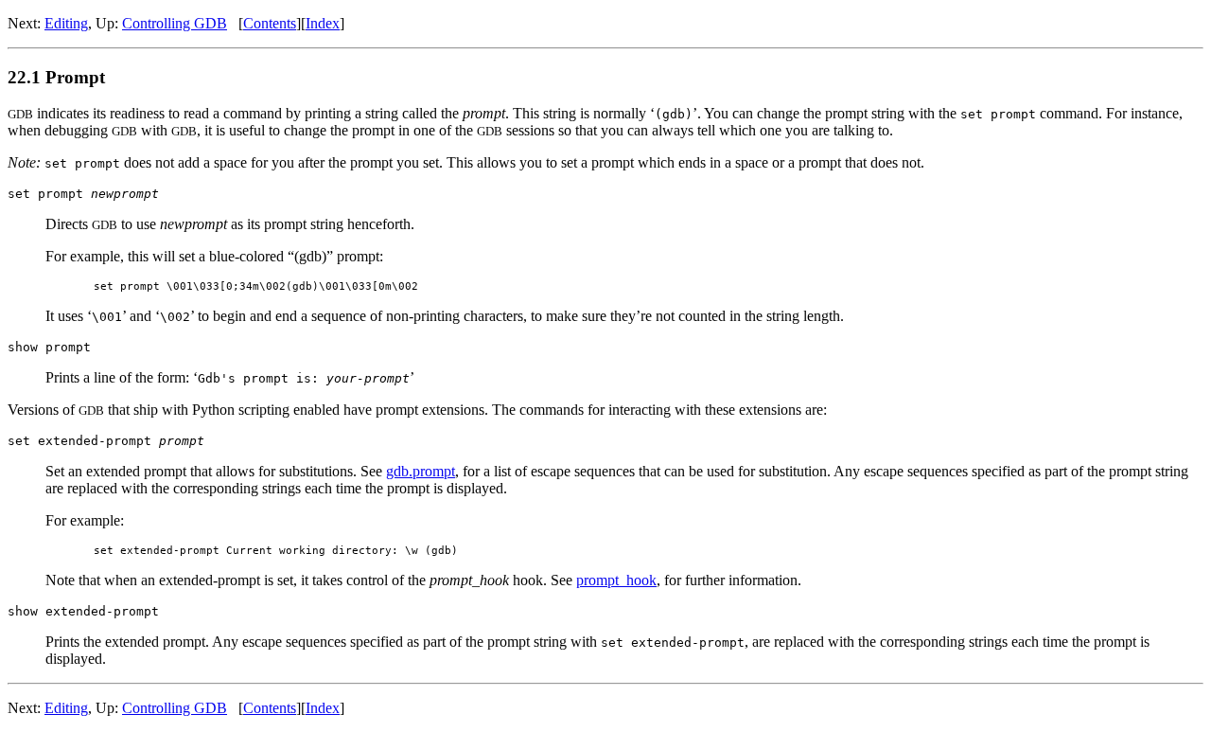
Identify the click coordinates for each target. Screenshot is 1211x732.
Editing (66, 23)
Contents (269, 23)
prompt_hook (616, 580)
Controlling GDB (174, 23)
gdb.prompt (420, 471)
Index (323, 23)
